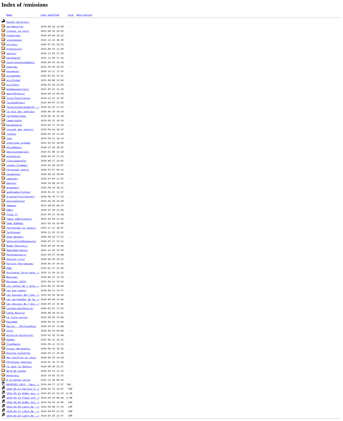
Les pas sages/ (16, 290)
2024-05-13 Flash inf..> (22, 397)
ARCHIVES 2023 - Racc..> (22, 384)
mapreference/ (15, 93)
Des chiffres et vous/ (21, 357)
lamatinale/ (14, 120)
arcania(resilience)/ (20, 196)
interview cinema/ (18, 143)
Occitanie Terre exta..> (22, 272)
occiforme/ (13, 80)
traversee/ (13, 35)
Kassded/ (12, 321)
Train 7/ (12, 214)
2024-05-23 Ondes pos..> (22, 393)
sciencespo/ (14, 40)
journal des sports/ (20, 129)
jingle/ (11, 134)
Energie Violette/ (18, 353)
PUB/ (9, 268)
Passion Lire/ (15, 259)
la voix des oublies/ (20, 111)
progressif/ (14, 49)
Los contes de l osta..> (22, 286)
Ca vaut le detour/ (19, 366)
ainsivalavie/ (15, 201)
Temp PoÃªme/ (15, 223)
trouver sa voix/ (17, 31)
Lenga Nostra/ (15, 313)
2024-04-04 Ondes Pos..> (22, 402)
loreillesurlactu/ (18, 98)
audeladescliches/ (18, 192)
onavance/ (12, 71)
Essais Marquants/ (18, 348)
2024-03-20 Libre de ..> (22, 415)
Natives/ (12, 277)
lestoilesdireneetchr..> (22, 107)
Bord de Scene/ (16, 371)
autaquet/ (12, 187)
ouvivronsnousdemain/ (20, 62)
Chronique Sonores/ (19, 362)
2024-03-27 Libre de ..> (22, 411)
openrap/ (12, 66)
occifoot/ (12, 84)
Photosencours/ (16, 254)
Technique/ (13, 232)
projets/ (12, 44)
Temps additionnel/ (19, 219)
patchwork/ (13, 58)
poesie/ (11, 53)
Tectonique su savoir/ (21, 228)
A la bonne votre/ (18, 380)
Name (9, 15)
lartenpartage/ (16, 116)
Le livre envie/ (17, 317)
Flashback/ (13, 344)
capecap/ (12, 178)
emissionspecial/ (17, 151)
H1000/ (10, 339)
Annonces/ (12, 375)
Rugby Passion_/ (17, 245)
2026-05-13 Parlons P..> (22, 389)
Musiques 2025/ (16, 281)
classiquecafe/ (16, 160)
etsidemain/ (14, 147)
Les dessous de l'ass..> (22, 304)
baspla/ (11, 183)
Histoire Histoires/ (20, 335)
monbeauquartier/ (17, 89)
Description (84, 15)
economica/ (13, 156)
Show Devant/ (15, 236)
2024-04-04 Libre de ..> (22, 406)
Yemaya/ (11, 205)
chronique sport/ (17, 169)
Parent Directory (17, 22)
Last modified (50, 15)
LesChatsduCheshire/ (20, 308)
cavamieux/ (13, 174)
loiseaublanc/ (15, 102)
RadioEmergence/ (17, 250)
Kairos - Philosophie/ (21, 326)
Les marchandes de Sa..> (22, 299)
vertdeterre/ (15, 26)
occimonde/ (13, 75)
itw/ (9, 138)
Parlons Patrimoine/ (20, 263)
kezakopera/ (14, 125)
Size (71, 15)
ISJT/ (10, 330)
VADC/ (10, 210)
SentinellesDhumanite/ (21, 241)
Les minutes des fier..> (22, 295)
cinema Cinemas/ (17, 165)
